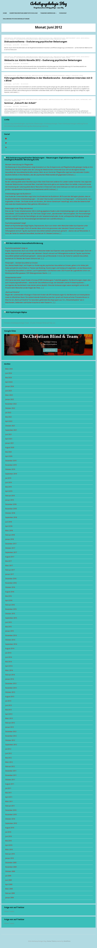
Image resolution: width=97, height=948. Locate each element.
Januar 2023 (9, 399)
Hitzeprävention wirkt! (13, 277)
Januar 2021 (9, 443)
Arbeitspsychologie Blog (48, 3)
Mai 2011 (8, 793)
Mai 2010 (8, 841)
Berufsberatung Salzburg (38, 126)
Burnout (12, 39)
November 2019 (11, 465)
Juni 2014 (8, 657)
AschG (78, 38)
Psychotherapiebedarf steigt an (16, 248)
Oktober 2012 (10, 740)
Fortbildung (84, 99)
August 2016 (9, 592)
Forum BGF (62, 13)
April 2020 (8, 456)
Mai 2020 (8, 452)
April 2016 (8, 600)
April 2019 (8, 491)
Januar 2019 (9, 500)
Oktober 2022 (10, 408)
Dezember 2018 (10, 504)
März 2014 (9, 670)
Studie (68, 57)
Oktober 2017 (10, 548)
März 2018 (9, 530)
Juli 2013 (8, 701)
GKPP (90, 99)
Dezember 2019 (10, 461)
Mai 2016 (8, 596)
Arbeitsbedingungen (19, 38)
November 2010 (11, 814)
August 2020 (9, 447)
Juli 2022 (8, 413)
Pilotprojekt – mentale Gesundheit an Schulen (21, 263)
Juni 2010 (8, 836)
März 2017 (9, 565)
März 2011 (9, 801)
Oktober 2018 (10, 513)
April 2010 (8, 845)
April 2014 (8, 666)
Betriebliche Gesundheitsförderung (54, 75)
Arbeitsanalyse (8, 38)
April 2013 (8, 714)
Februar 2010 (10, 854)
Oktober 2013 (10, 692)
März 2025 (9, 369)
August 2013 (9, 697)
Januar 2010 (9, 858)
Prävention (57, 39)
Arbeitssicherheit (71, 38)
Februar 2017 (10, 570)
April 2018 (8, 526)
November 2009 (11, 867)
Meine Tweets (9, 911)
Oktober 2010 (10, 819)
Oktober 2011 (10, 780)
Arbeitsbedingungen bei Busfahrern (18, 194)
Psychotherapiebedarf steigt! (15, 223)
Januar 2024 (9, 386)
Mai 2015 (8, 627)
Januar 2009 (9, 898)
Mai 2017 (8, 561)
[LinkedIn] (6, 147)
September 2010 (11, 823)
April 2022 (8, 421)
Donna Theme (51, 941)
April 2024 (8, 382)
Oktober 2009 (10, 871)
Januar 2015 (9, 631)
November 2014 (11, 635)
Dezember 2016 (10, 579)
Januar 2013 (9, 727)
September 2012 (11, 745)
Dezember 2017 (10, 544)
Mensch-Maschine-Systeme (46, 39)
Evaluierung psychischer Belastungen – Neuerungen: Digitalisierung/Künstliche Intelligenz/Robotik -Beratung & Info (44, 158)
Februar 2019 (10, 496)
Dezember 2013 (10, 683)
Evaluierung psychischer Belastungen (16, 19)
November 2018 (11, 509)
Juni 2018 (8, 522)
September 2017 (11, 552)
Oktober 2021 (10, 426)
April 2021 (8, 439)
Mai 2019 (8, 487)
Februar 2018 (10, 535)
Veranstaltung (16, 100)
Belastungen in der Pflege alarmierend (19, 208)
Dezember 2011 (10, 771)
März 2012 (9, 762)
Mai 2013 (8, 710)
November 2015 (11, 609)
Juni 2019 (8, 482)
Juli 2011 (8, 788)
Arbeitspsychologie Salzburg (72, 124)
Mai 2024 (8, 378)
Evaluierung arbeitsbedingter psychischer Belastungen (23, 124)
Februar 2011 (10, 806)
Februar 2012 (10, 766)
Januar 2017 (9, 574)
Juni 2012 (8, 753)
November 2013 (11, 688)
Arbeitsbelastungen (32, 38)
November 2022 (11, 404)
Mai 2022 (8, 417)
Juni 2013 (8, 705)
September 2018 (11, 517)
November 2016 (11, 583)
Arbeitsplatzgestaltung (45, 38)
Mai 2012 (8, 758)
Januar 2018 (9, 539)
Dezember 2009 (10, 863)
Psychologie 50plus (18, 312)
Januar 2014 (9, 679)
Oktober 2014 (10, 640)
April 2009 (8, 884)
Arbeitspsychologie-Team (53, 124)
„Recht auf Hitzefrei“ (12, 292)
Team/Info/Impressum (47, 13)
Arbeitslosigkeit (43, 99)
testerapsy (8, 45)
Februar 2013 (10, 723)
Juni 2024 (8, 373)
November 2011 (11, 775)
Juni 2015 (8, 622)
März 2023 (9, 395)
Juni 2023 (8, 391)
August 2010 (9, 828)
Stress (63, 39)
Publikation (75, 75)
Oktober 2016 (10, 587)
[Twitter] (6, 143)
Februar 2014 (10, 675)
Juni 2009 (8, 880)
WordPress (67, 941)
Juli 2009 (8, 876)
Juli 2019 (8, 478)
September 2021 (11, 430)
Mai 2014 (8, 662)
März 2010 (9, 849)
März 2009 (9, 889)
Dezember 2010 (10, 810)
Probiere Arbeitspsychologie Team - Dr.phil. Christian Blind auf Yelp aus (29, 323)
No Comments (24, 45)
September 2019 (11, 474)
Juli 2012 (8, 749)
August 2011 (9, 784)
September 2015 (11, 618)
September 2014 (11, 644)
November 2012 (11, 736)
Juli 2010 (8, 832)
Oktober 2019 (10, 469)
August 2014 (9, 648)
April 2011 (8, 797)
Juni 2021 (8, 434)
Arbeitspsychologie (59, 38)
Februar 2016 (10, 605)
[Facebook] (6, 138)
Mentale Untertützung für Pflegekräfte (19, 164)
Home (5, 13)
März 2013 (9, 718)
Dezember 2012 (10, 732)
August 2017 (9, 557)
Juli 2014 (8, 653)
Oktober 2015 (10, 614)
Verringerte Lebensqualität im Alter (17, 179)
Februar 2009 (10, 893)
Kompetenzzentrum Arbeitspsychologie (24, 13)
